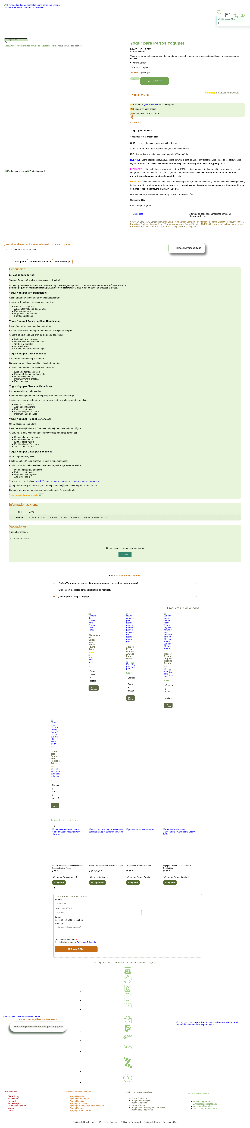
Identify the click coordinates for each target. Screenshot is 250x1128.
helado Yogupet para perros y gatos (52, 481)
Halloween (13, 1099)
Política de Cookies (108, 1122)
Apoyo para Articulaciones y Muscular (87, 1106)
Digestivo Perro (49, 46)
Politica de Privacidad (65, 940)
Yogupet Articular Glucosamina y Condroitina (140, 866)
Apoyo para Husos (78, 1103)
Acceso (125, 554)
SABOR (134, 73)
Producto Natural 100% (151, 226)
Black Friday (13, 1096)
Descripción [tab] (20, 261)
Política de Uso (169, 1122)
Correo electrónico (63, 908)
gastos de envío (151, 104)
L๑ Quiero (133, 883)
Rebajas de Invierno (17, 1106)
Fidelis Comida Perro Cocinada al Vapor (69, 865)
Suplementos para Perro (29, 46)
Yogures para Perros (181, 224)
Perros (13, 46)
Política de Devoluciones (84, 1122)
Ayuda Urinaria (138, 1105)
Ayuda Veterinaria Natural (205, 1108)
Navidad (12, 1101)
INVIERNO (206, 224)
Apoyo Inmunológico (79, 1099)
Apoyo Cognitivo (77, 1101)
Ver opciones (93, 688)
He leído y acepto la (77, 942)
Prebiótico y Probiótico (203, 1101)
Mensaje (59, 923)
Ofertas (11, 1110)
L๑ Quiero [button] (130, 698)
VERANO (167, 226)
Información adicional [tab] (40, 261)
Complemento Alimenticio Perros (201, 222)
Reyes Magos (14, 1103)
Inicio (6, 46)
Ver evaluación (139, 63)
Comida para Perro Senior (173, 222)
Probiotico (135, 226)
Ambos (79, 920)
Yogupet (177, 226)
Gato (69, 920)
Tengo (58, 917)
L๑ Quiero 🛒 (154, 81)
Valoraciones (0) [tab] (62, 261)
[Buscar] (219, 23)
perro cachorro (224, 224)
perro (214, 224)
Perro (60, 920)
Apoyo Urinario (77, 1108)
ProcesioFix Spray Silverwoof (101, 865)
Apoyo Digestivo (77, 1096)
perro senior (237, 224)
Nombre (58, 900)
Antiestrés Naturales (202, 1106)
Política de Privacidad (87, 942)
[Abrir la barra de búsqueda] (219, 12)
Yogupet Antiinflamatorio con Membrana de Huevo (180, 866)
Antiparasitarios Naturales (205, 1104)
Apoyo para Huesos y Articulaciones (148, 1107)
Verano (167, 224)
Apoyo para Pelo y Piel (80, 1110)
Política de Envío (152, 1122)
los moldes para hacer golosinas (85, 481)
